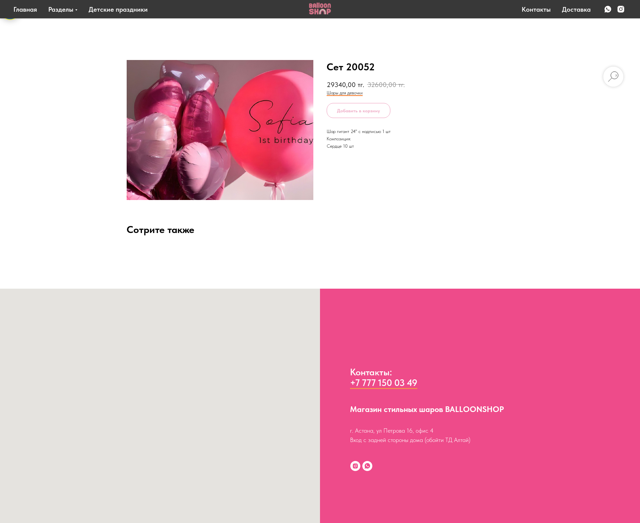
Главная (25, 9)
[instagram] (621, 9)
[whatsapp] (608, 9)
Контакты (536, 9)
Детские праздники (118, 9)
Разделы (60, 9)
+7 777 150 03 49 (383, 382)
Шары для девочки (345, 92)
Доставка (576, 9)
